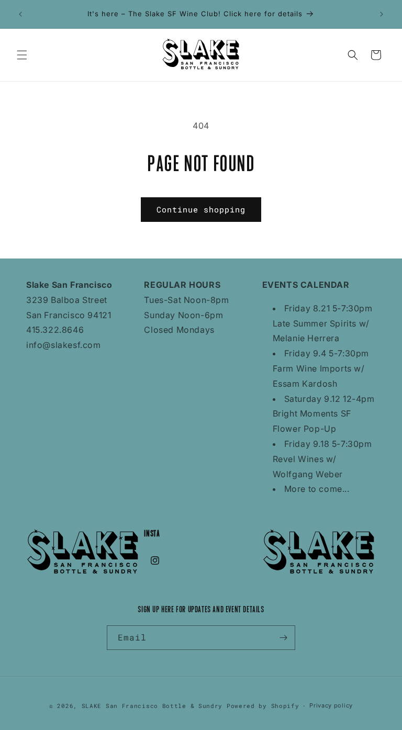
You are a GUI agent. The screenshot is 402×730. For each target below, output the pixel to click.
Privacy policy (331, 705)
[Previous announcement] (20, 14)
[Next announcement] (381, 14)
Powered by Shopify (263, 706)
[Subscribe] (283, 637)
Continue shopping (201, 209)
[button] (22, 54)
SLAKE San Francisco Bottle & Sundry (152, 706)
